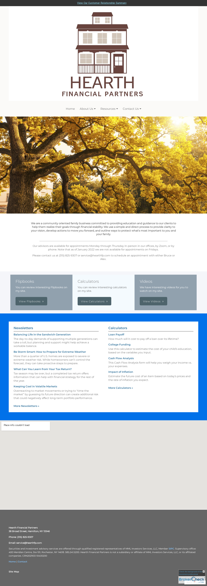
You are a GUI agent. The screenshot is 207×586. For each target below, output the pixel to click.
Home (70, 109)
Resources (107, 109)
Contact (22, 561)
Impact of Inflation (120, 371)
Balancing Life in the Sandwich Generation (42, 334)
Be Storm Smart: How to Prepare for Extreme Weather (50, 351)
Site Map (14, 571)
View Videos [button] (152, 301)
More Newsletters (26, 406)
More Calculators (120, 387)
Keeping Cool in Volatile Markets (35, 386)
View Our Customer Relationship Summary (101, 3)
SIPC (171, 548)
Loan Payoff (116, 334)
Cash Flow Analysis (121, 358)
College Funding (119, 344)
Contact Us (131, 109)
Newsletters (23, 328)
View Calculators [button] (93, 301)
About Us (86, 109)
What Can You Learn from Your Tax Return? (43, 369)
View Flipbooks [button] (30, 301)
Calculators (117, 328)
